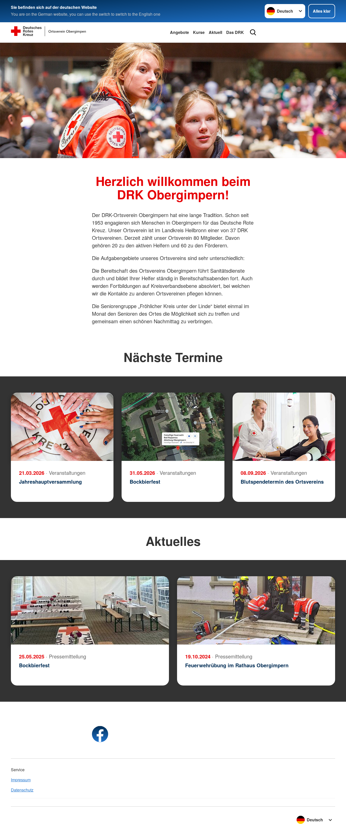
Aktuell (215, 32)
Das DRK (235, 32)
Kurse (199, 32)
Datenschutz (22, 790)
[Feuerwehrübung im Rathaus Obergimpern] (256, 610)
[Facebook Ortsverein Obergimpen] (100, 734)
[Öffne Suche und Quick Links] (253, 32)
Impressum (21, 780)
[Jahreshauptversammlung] (62, 427)
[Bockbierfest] (173, 427)
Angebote (179, 32)
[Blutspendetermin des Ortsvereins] (284, 427)
